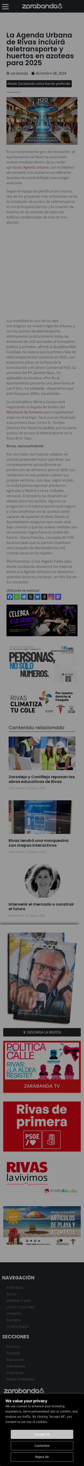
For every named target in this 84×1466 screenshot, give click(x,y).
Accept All (42, 1434)
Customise (42, 1445)
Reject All (41, 1457)
